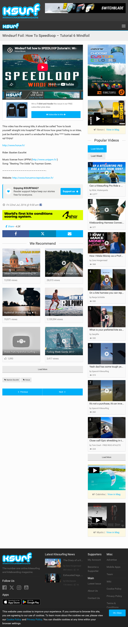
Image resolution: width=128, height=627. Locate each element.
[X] (12, 588)
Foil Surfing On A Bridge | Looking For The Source (65, 273)
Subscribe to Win (56, 114)
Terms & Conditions (112, 605)
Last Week (96, 155)
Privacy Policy (114, 596)
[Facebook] (4, 588)
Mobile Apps (113, 566)
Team (110, 574)
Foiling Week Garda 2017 (60, 351)
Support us (69, 191)
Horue (27, 380)
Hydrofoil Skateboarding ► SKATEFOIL (22, 312)
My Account (94, 559)
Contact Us (94, 598)
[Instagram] (19, 588)
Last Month (97, 148)
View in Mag (112, 129)
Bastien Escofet (12, 380)
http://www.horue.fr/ (13, 145)
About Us (93, 590)
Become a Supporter (93, 568)
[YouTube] (26, 588)
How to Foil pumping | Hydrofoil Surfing (65, 312)
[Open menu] (123, 26)
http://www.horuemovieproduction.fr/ (33, 177)
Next (61, 392)
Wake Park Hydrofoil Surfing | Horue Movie (22, 351)
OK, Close (117, 613)
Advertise (112, 559)
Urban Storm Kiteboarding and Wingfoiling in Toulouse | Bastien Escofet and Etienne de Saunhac (22, 273)
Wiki (109, 581)
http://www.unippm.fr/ (44, 159)
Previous (24, 392)
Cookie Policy (114, 588)
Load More (42, 369)
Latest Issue (94, 583)
